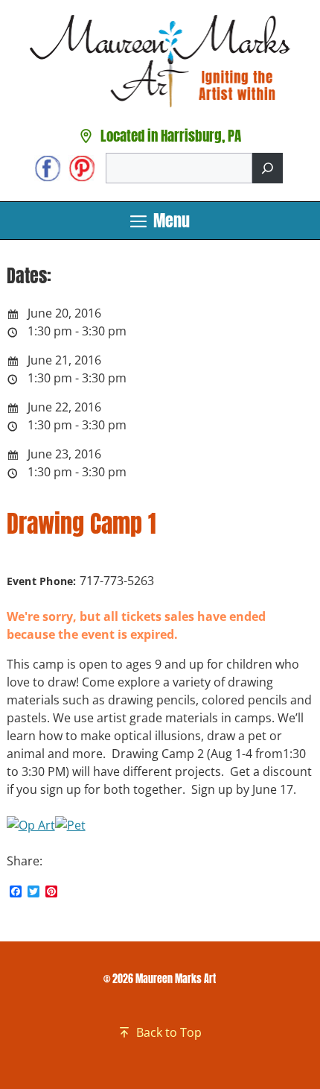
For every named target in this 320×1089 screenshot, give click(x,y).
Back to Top (169, 1032)
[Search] (267, 168)
